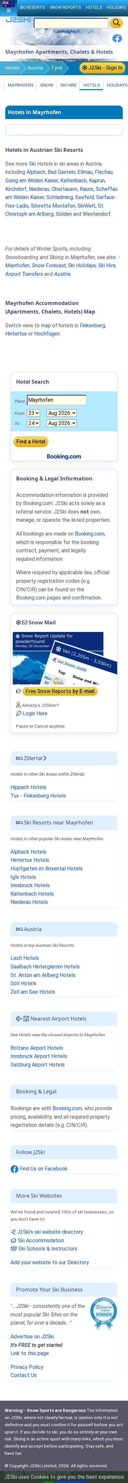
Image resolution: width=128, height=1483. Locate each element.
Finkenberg (92, 325)
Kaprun (97, 180)
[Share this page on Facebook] (117, 40)
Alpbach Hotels (28, 852)
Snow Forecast (49, 265)
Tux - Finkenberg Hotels (38, 796)
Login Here (34, 713)
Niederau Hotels (29, 902)
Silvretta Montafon (53, 206)
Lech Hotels (25, 958)
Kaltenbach (73, 180)
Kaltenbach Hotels (32, 894)
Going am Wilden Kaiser (31, 180)
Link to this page (30, 1353)
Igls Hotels (23, 877)
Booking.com (67, 1108)
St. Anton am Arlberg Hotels (43, 975)
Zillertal (32, 758)
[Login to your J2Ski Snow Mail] (64, 658)
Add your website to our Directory (50, 1262)
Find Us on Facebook (43, 1169)
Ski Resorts (32, 7)
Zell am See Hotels (33, 992)
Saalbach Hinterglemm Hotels (45, 967)
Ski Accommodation (40, 1240)
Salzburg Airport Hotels (38, 1065)
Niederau (39, 189)
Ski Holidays (82, 265)
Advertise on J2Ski (32, 1336)
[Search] (116, 23)
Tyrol (56, 68)
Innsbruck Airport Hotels (39, 1056)
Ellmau (85, 172)
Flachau (104, 172)
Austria (35, 68)
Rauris (87, 189)
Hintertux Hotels (30, 860)
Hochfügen (47, 334)
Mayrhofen (20, 85)
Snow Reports (65, 7)
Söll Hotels (23, 983)
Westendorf (97, 214)
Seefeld (84, 197)
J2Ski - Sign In (104, 68)
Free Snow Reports (60, 691)
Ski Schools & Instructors (47, 1249)
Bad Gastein (61, 172)
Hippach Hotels (28, 787)
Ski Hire (68, 85)
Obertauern (64, 189)
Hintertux (16, 334)
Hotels (12, 68)
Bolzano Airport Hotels (37, 1048)
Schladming (59, 197)
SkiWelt (86, 206)
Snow (46, 85)
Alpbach (36, 172)
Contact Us (24, 1375)
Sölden (64, 214)
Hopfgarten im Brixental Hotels (47, 868)
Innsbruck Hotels (30, 885)
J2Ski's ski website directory (49, 1232)
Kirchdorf (16, 189)
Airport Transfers (24, 274)
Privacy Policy (27, 1367)
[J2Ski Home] (18, 21)
